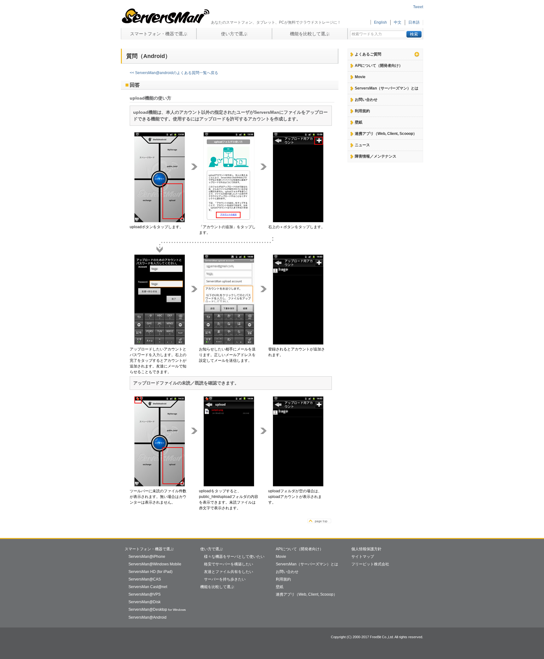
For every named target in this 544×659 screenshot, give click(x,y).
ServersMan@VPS (144, 594)
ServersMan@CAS (144, 579)
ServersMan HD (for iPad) (150, 571)
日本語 (414, 22)
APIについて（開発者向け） (379, 65)
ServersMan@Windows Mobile (154, 564)
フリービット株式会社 (370, 564)
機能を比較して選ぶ (310, 33)
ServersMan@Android (147, 617)
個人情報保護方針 (366, 549)
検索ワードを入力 (367, 32)
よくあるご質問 (368, 54)
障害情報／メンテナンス (375, 156)
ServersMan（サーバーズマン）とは (386, 88)
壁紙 (358, 122)
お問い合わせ (366, 99)
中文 (397, 22)
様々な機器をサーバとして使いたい (234, 556)
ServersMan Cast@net (147, 587)
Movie (360, 77)
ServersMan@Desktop (157, 609)
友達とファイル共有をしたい (228, 571)
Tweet (418, 7)
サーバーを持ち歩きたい (225, 579)
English (380, 22)
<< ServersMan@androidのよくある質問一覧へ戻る (174, 73)
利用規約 (362, 111)
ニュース (362, 145)
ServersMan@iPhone (146, 556)
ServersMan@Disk (144, 602)
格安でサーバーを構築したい (228, 564)
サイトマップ (362, 556)
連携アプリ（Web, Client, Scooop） (386, 133)
